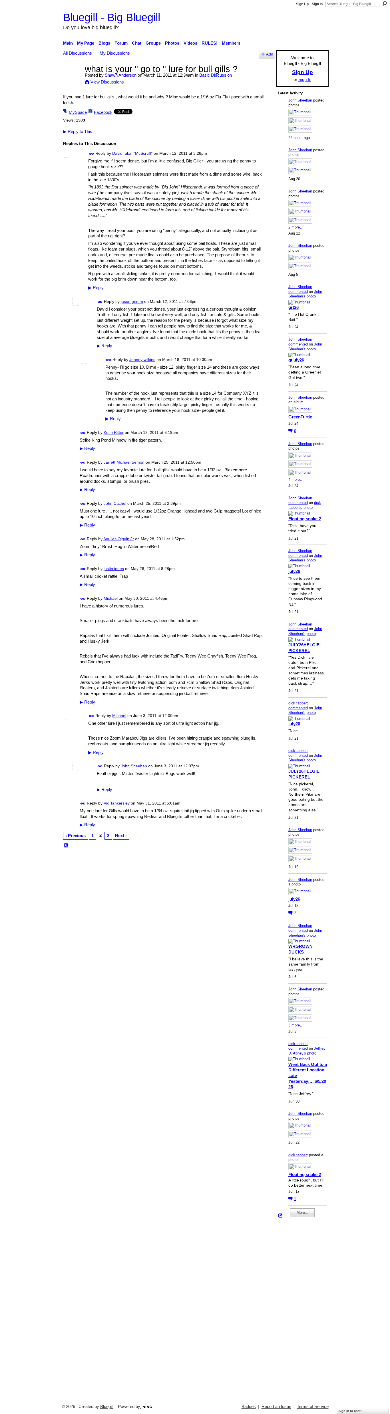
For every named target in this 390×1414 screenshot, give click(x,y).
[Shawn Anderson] (72, 80)
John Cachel (115, 503)
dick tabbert (298, 703)
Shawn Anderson (120, 75)
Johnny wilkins (142, 359)
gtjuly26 (296, 360)
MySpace (78, 112)
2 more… (295, 227)
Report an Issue (276, 1406)
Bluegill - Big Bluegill (111, 17)
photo (311, 296)
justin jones (114, 568)
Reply (96, 287)
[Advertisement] (295, 1308)
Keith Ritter (114, 432)
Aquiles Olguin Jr (118, 539)
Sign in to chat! (350, 1411)
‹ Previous (75, 835)
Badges (249, 1406)
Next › (121, 835)
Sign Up (302, 4)
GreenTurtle (300, 416)
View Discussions (107, 82)
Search (384, 3)
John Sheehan (134, 766)
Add (269, 54)
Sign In (317, 4)
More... (302, 1212)
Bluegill (106, 1406)
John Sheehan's (305, 294)
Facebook (103, 112)
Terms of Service (313, 1406)
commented (298, 291)
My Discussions (115, 53)
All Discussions (77, 53)
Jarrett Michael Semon (124, 462)
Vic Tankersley (117, 803)
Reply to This (77, 131)
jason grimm (132, 301)
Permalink (91, 153)
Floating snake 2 (304, 518)
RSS (66, 845)
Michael (111, 598)
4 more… (295, 479)
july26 (294, 571)
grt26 (293, 307)
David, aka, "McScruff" (132, 153)
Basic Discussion (215, 75)
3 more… (295, 1025)
